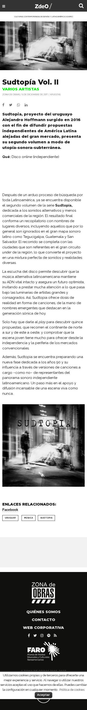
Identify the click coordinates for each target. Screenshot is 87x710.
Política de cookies (71, 689)
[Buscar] (81, 6)
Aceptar (43, 695)
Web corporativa (43, 627)
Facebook (10, 510)
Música (28, 518)
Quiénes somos (43, 612)
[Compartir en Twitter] (13, 105)
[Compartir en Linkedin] (28, 105)
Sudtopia (46, 518)
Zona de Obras (11, 94)
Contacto (43, 620)
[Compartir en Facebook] (5, 105)
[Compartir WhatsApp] (20, 105)
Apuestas (55, 94)
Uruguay (10, 518)
